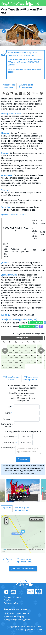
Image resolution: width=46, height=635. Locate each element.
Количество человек (7, 425)
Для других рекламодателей (17, 620)
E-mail (8, 413)
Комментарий (8, 448)
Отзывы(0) (9, 560)
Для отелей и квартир (14, 616)
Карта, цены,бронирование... (26, 86)
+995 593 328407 (10, 326)
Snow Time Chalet (26, 315)
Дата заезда (10, 436)
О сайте (7, 600)
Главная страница (12, 597)
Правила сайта (11, 603)
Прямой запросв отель (12, 378)
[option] (23, 31)
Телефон (7, 419)
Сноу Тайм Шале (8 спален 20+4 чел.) (22, 11)
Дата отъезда (10, 442)
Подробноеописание (9, 86)
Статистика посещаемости (16, 613)
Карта (8, 507)
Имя (9, 407)
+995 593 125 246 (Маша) (14, 322)
